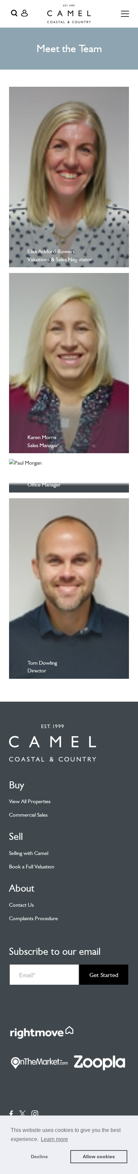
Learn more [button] (54, 1139)
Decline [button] (39, 1156)
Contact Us (21, 905)
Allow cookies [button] (99, 1156)
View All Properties (30, 801)
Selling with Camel (28, 853)
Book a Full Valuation (31, 866)
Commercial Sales (28, 815)
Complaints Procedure (33, 918)
